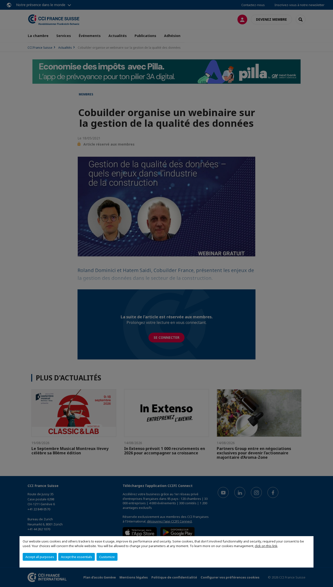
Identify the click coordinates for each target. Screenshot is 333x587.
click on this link (266, 546)
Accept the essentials (76, 557)
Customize (107, 557)
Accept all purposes (39, 557)
